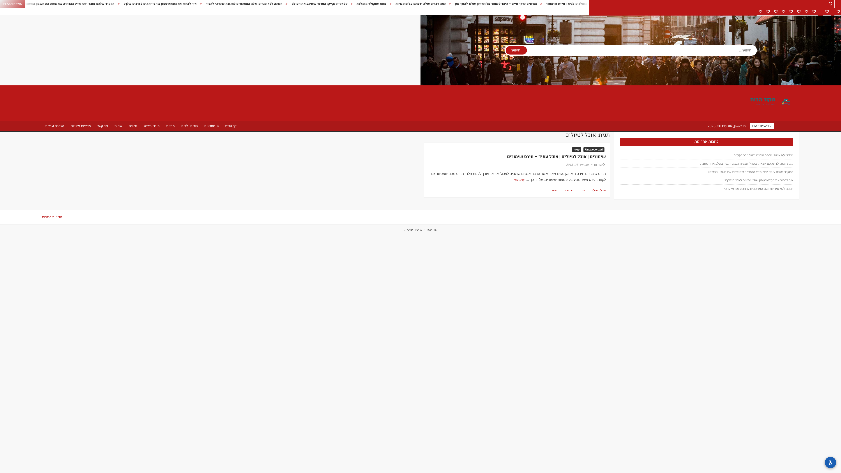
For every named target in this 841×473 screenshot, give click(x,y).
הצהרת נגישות (54, 126)
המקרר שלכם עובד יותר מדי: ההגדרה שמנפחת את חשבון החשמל (750, 172)
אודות (118, 126)
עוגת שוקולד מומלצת (329, 4)
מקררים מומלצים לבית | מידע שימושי (530, 4)
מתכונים (209, 126)
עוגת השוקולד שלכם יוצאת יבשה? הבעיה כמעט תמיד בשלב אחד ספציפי (746, 163)
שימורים (568, 190)
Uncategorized (594, 149)
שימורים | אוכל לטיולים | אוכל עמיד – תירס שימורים (556, 157)
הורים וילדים (189, 126)
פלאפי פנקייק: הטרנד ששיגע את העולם (277, 4)
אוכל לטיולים (598, 190)
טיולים (133, 126)
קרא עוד (519, 180)
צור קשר (102, 126)
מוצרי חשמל (152, 126)
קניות (577, 149)
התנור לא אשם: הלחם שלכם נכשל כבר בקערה (763, 155)
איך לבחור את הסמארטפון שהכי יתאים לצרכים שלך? (117, 4)
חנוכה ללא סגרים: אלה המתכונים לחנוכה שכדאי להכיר (202, 4)
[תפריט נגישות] (830, 462)
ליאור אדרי (598, 164)
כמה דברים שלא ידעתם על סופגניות (378, 4)
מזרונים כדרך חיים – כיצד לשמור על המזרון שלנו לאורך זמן (454, 4)
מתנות (170, 126)
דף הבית (231, 126)
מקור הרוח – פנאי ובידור (755, 102)
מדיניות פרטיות (81, 126)
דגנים (582, 190)
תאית (555, 190)
